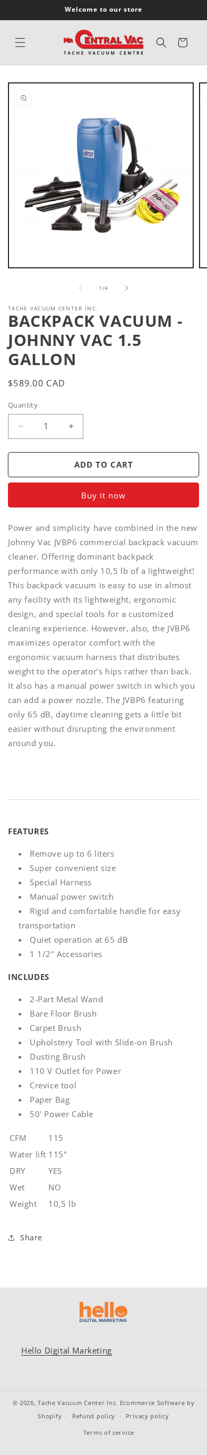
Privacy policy (147, 1416)
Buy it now (103, 495)
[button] (20, 42)
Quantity (23, 405)
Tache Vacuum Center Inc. (78, 1403)
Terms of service (108, 1432)
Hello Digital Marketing (66, 1350)
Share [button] (31, 1237)
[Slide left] (80, 288)
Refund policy (93, 1416)
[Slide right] (127, 288)
